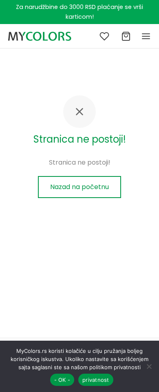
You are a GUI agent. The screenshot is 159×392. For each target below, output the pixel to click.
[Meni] (146, 36)
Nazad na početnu (79, 187)
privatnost (95, 380)
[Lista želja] (105, 36)
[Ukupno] (126, 36)
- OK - (62, 380)
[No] (149, 366)
